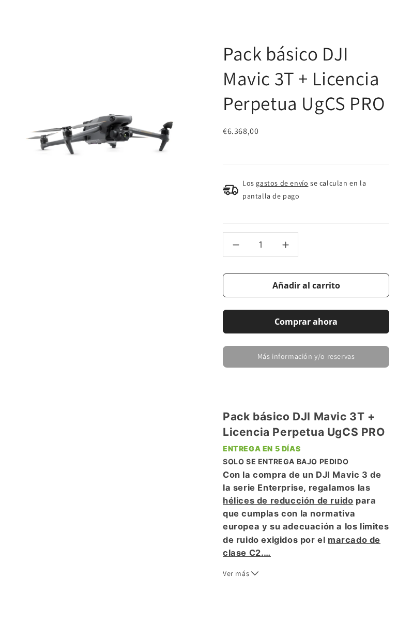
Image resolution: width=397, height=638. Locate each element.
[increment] (285, 244)
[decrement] (235, 244)
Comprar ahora (306, 321)
